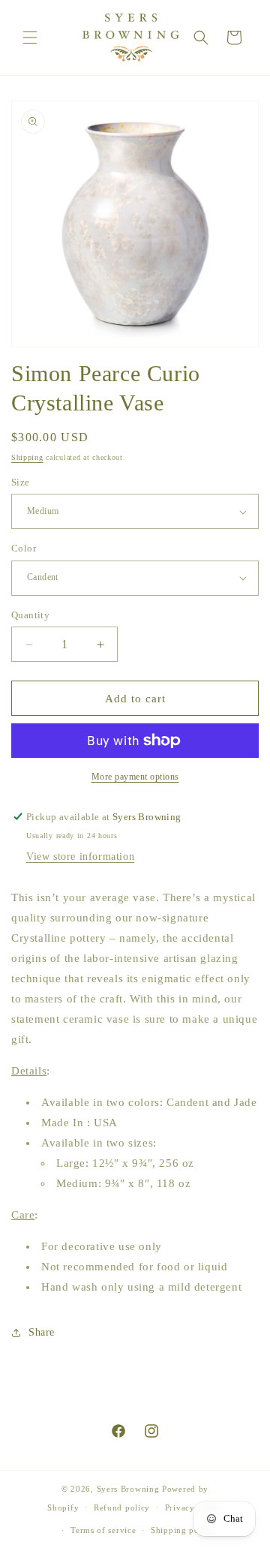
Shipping (27, 457)
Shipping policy (182, 1529)
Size (20, 482)
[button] (30, 37)
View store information (80, 856)
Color (23, 548)
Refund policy (122, 1507)
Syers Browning (128, 1488)
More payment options (135, 776)
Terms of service (103, 1529)
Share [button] (41, 1332)
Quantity (30, 615)
